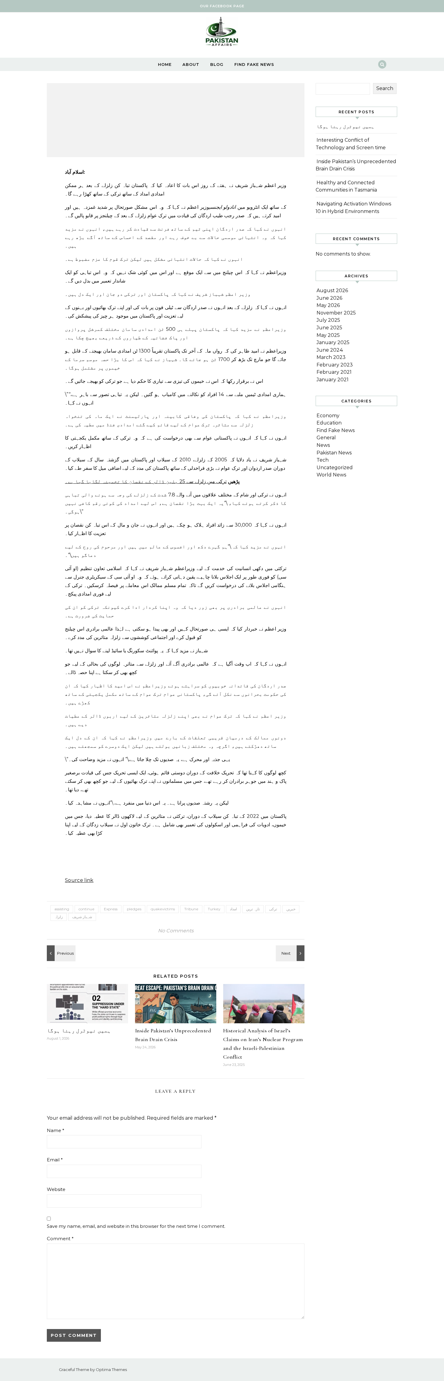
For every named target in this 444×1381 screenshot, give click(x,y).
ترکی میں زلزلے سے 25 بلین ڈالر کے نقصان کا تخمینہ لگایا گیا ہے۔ (146, 481)
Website (56, 1189)
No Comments (176, 931)
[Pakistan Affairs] (222, 33)
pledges (134, 909)
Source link (79, 880)
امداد (233, 909)
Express (110, 909)
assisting (61, 909)
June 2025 (329, 328)
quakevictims (163, 909)
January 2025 (333, 342)
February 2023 (335, 365)
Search (384, 88)
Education (329, 423)
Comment (60, 1238)
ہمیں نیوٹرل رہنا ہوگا (79, 1030)
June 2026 (329, 298)
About (190, 64)
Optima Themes (111, 1369)
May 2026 (328, 305)
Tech (323, 460)
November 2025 (336, 313)
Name (55, 1130)
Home (165, 64)
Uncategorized (335, 467)
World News (331, 475)
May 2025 (328, 335)
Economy (328, 415)
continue (87, 909)
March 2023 (331, 357)
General (326, 437)
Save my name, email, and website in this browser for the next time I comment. (136, 1226)
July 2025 (328, 320)
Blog (217, 64)
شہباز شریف (82, 917)
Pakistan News (334, 453)
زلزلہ (58, 917)
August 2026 (332, 290)
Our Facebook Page (222, 6)
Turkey (214, 909)
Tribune (191, 909)
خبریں (290, 909)
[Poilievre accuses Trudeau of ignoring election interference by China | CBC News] (60, 953)
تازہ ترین (253, 909)
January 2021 (333, 379)
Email (55, 1160)
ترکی (273, 909)
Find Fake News (254, 64)
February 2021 (334, 372)
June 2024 (330, 350)
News (323, 445)
